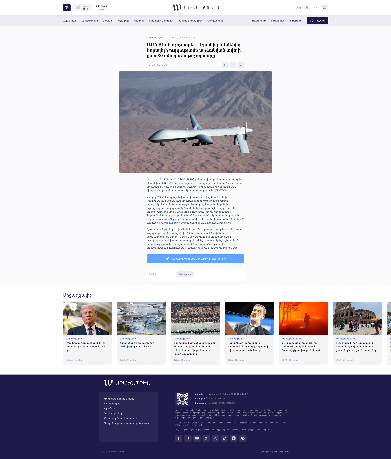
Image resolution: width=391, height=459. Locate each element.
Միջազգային (185, 274)
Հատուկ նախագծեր (190, 20)
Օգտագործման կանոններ (120, 418)
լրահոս (320, 20)
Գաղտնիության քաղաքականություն (126, 423)
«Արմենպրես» (169, 222)
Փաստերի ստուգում (161, 20)
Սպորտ (139, 20)
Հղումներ (109, 408)
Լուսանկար (259, 20)
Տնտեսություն (90, 20)
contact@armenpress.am (222, 402)
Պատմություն (112, 403)
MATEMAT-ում (281, 451)
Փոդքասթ (295, 20)
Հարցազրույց (215, 20)
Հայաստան (70, 20)
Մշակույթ (123, 20)
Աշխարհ (108, 20)
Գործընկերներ (113, 413)
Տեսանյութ (278, 20)
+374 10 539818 (217, 398)
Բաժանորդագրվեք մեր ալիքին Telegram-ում (198, 258)
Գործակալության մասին (119, 398)
